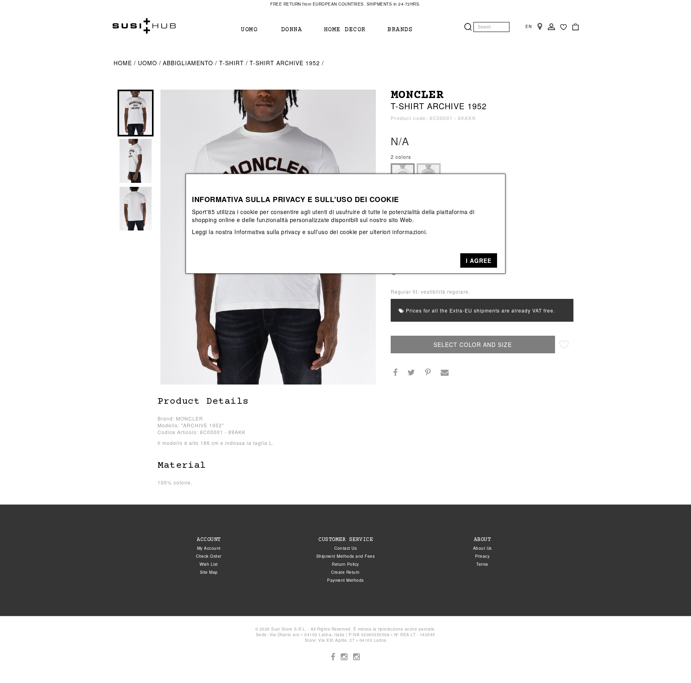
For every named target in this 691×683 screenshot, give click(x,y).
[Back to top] (668, 660)
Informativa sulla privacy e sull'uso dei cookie (295, 232)
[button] (478, 260)
